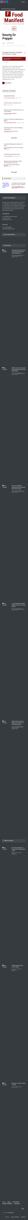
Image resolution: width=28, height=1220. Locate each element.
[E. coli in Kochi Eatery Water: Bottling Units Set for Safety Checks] (6, 660)
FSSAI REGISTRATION (9, 96)
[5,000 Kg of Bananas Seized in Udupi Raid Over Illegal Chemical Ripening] (6, 307)
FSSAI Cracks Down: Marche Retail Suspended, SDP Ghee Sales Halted (19, 369)
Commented (12, 91)
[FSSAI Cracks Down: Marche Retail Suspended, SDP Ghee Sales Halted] (6, 425)
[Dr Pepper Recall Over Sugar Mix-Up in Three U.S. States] (6, 186)
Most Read (5, 91)
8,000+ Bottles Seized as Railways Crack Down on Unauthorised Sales (18, 723)
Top (22, 1208)
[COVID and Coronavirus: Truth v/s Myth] (6, 1022)
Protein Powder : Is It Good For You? (12, 103)
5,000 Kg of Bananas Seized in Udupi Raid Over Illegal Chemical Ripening (8, 9)
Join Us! (7, 1217)
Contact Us (23, 1217)
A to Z (4, 58)
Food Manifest (14, 17)
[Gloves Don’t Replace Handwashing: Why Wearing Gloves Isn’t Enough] (6, 542)
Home (3, 42)
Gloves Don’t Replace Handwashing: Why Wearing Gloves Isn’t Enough (18, 487)
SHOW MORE (14, 137)
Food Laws (9, 97)
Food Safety (15, 58)
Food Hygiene (9, 58)
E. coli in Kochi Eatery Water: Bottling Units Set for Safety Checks (18, 605)
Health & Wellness (13, 113)
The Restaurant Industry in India (11, 154)
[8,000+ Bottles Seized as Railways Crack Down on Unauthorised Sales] (6, 778)
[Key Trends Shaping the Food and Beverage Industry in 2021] (6, 904)
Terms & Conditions (15, 1217)
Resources (6, 165)
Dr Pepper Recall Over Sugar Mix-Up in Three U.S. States (12, 53)
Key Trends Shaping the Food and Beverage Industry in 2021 (18, 849)
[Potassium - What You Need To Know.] (6, 1140)
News (9, 59)
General (13, 97)
